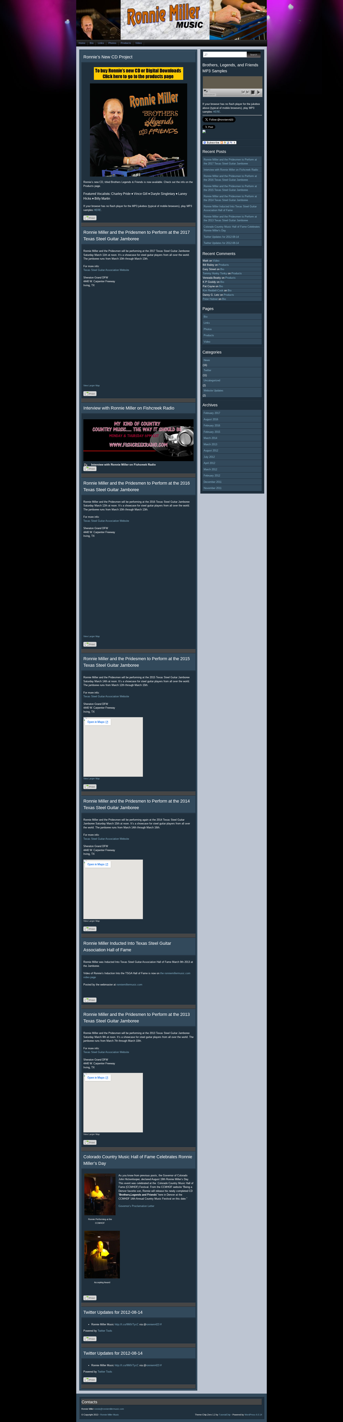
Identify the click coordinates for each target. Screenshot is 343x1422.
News (207, 360)
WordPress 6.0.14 (253, 1414)
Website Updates (213, 390)
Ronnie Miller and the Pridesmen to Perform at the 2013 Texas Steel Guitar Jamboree (230, 218)
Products (126, 43)
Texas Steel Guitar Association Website (106, 270)
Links (101, 43)
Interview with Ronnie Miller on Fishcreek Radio (128, 408)
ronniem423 (152, 1324)
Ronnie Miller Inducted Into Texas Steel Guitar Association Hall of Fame (230, 208)
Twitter (207, 370)
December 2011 (213, 481)
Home (82, 43)
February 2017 (212, 413)
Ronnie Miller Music (109, 1414)
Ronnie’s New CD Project (107, 56)
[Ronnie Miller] (204, 132)
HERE (97, 210)
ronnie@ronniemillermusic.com (109, 1409)
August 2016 (211, 419)
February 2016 (212, 425)
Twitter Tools (105, 1330)
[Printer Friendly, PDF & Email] (90, 219)
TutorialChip (224, 1414)
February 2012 (212, 475)
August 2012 (211, 450)
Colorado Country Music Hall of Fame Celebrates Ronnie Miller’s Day (232, 228)
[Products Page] (138, 130)
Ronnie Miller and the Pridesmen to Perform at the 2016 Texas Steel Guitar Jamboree (230, 178)
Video (138, 43)
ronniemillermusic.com (129, 984)
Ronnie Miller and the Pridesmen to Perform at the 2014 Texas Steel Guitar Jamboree (230, 198)
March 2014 (210, 438)
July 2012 (209, 456)
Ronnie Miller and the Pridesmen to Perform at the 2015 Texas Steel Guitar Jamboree (230, 188)
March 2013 (210, 444)
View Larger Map (91, 385)
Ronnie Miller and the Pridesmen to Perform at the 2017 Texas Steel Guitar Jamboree (230, 161)
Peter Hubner (210, 299)
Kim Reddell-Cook (213, 290)
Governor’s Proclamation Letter (136, 1206)
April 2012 (209, 463)
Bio (91, 43)
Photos (112, 43)
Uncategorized (212, 380)
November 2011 (213, 488)
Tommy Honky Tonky (215, 273)
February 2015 (212, 431)
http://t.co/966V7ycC (127, 1324)
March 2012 (210, 469)
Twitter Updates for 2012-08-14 (113, 1312)
